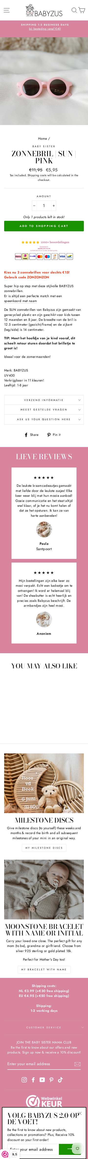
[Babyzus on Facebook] (33, 1080)
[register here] (77, 1064)
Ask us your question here (44, 419)
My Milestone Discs (44, 848)
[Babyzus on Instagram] (24, 1080)
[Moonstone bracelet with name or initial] (44, 889)
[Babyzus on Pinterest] (51, 1080)
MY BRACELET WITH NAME (44, 969)
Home (42, 138)
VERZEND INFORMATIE (44, 400)
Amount (44, 196)
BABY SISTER (44, 146)
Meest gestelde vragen (44, 409)
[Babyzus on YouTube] (42, 1080)
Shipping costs (37, 175)
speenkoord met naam (20, 300)
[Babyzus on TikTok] (60, 1080)
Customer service (44, 1027)
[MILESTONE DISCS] (44, 783)
